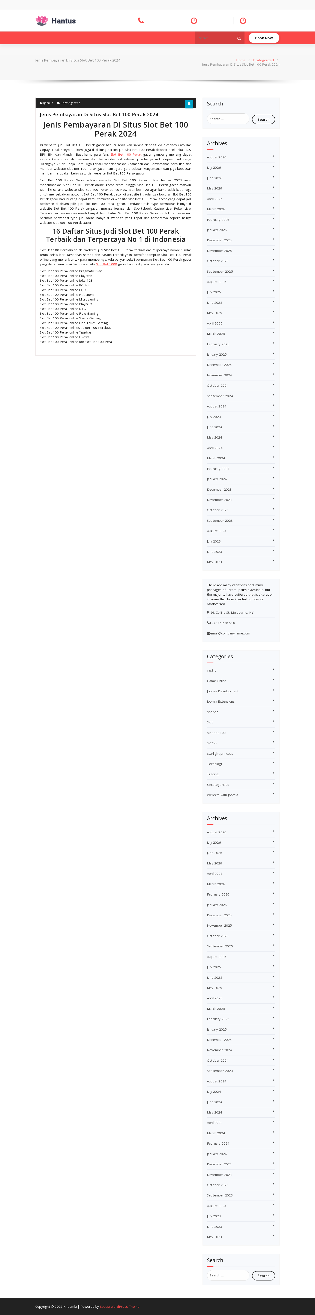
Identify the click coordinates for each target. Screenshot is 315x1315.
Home (241, 60)
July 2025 (214, 292)
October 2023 (217, 510)
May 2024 (214, 437)
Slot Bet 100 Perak (126, 154)
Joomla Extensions (221, 701)
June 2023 (214, 551)
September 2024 (220, 396)
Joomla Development (223, 691)
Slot (210, 722)
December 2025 (219, 240)
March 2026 (216, 209)
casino (211, 670)
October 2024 (217, 385)
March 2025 (216, 333)
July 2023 (214, 541)
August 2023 (216, 531)
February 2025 (218, 344)
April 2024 (214, 448)
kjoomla (47, 103)
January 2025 (217, 354)
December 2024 (219, 364)
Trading (213, 774)
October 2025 (217, 261)
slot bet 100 (216, 732)
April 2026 (214, 199)
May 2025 (214, 313)
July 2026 (214, 167)
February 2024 (218, 468)
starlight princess (220, 753)
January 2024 (217, 479)
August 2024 (216, 406)
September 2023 (220, 520)
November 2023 (219, 499)
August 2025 (216, 282)
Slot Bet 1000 (106, 264)
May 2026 (214, 188)
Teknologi (214, 764)
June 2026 (214, 178)
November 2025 (219, 250)
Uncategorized (262, 60)
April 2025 (214, 323)
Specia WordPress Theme (120, 1306)
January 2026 (217, 230)
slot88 (212, 743)
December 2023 (219, 489)
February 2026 (218, 219)
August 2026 (216, 157)
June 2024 (214, 427)
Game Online (216, 681)
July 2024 (214, 417)
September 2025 (220, 271)
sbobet (212, 712)
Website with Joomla (222, 795)
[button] (239, 38)
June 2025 (214, 302)
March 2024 (216, 458)
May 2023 (214, 562)
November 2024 (219, 375)
